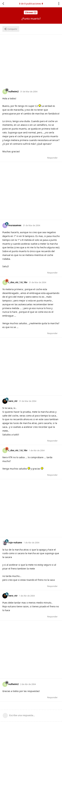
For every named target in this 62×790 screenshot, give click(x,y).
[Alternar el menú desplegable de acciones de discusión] (59, 3)
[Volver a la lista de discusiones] (3, 3)
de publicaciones (30, 3)
